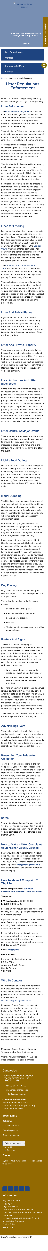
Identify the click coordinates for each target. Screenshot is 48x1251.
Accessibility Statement (13, 1221)
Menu (26, 43)
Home (3, 78)
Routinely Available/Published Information (21, 1218)
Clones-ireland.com (11, 1135)
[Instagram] (21, 1188)
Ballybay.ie (7, 1121)
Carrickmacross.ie (10, 1125)
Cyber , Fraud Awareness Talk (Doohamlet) (22, 1161)
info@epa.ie (13, 949)
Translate (11, 1150)
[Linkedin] (27, 1188)
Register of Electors (11, 1200)
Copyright (7, 1203)
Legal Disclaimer (10, 1206)
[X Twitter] (10, 1188)
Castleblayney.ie (10, 1130)
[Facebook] (4, 1188)
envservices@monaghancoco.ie (16, 1000)
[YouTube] (16, 1188)
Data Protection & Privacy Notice (17, 1209)
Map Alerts (7, 1227)
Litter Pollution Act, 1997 (17, 111)
